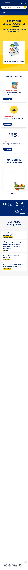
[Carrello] (25, 3)
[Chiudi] (25, 562)
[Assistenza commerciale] (18, 3)
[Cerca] (25, 7)
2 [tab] (12, 193)
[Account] (21, 3)
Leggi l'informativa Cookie (18, 566)
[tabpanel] (14, 53)
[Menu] (2, 3)
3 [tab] (13, 193)
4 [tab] (14, 193)
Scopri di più (8, 99)
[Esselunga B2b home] (7, 3)
